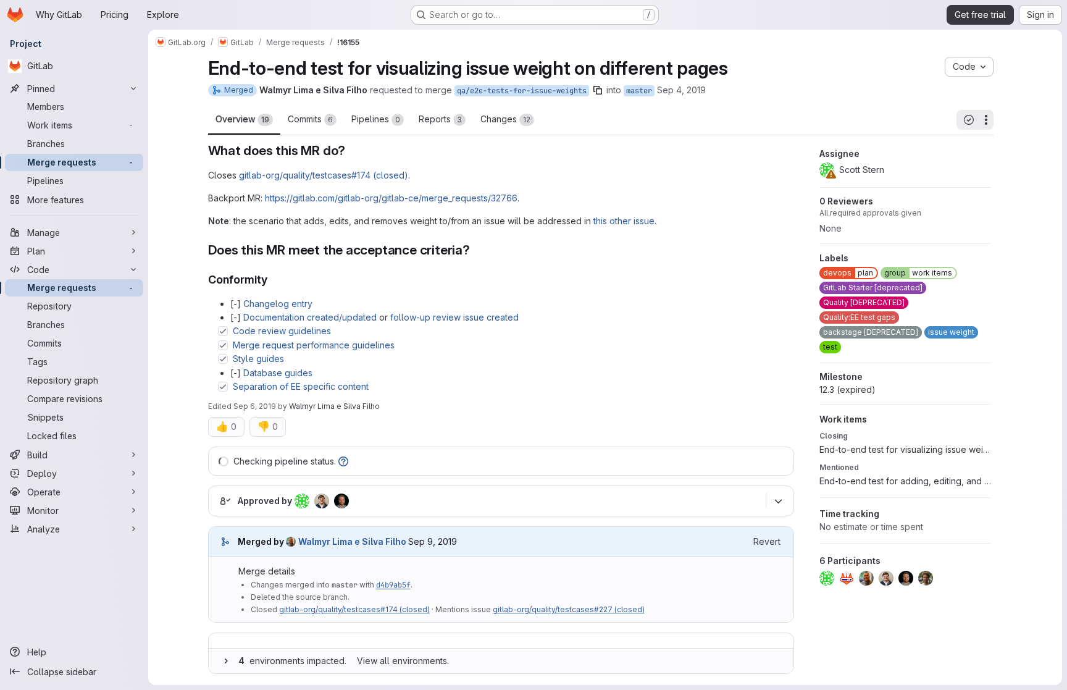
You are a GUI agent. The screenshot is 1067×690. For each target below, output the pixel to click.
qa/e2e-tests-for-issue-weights (522, 91)
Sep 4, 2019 (681, 90)
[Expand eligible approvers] (778, 501)
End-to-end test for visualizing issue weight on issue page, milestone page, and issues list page (905, 449)
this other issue (624, 221)
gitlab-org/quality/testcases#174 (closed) (323, 175)
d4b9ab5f (393, 585)
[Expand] (226, 661)
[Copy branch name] (597, 90)
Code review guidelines (282, 331)
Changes (505, 119)
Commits (310, 119)
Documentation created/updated (310, 317)
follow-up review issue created (454, 317)
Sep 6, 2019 (254, 406)
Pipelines (375, 119)
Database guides (277, 373)
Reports (440, 119)
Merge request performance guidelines (314, 345)
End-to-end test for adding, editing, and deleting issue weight (905, 481)
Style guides (258, 358)
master (639, 91)
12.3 (847, 389)
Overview (242, 119)
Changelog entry (277, 303)
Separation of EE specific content (301, 386)
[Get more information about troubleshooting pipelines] (343, 461)
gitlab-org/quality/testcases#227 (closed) (569, 609)
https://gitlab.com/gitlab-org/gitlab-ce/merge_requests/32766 (391, 198)
